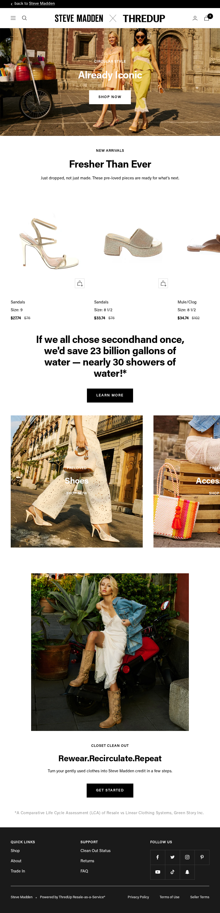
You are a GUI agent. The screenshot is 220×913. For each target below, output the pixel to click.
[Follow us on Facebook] (157, 857)
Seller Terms (199, 897)
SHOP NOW (110, 97)
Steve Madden (42, 4)
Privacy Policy (138, 897)
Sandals (18, 302)
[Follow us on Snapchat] (187, 872)
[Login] (195, 18)
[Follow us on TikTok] (172, 872)
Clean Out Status (95, 851)
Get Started (110, 790)
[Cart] (206, 18)
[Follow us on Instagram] (187, 857)
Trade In (18, 871)
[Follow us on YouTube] (157, 872)
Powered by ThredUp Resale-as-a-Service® (72, 897)
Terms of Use (169, 897)
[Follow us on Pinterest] (202, 857)
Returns (87, 861)
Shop (15, 851)
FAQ (84, 871)
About (16, 861)
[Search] (24, 18)
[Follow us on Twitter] (172, 857)
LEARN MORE (110, 395)
